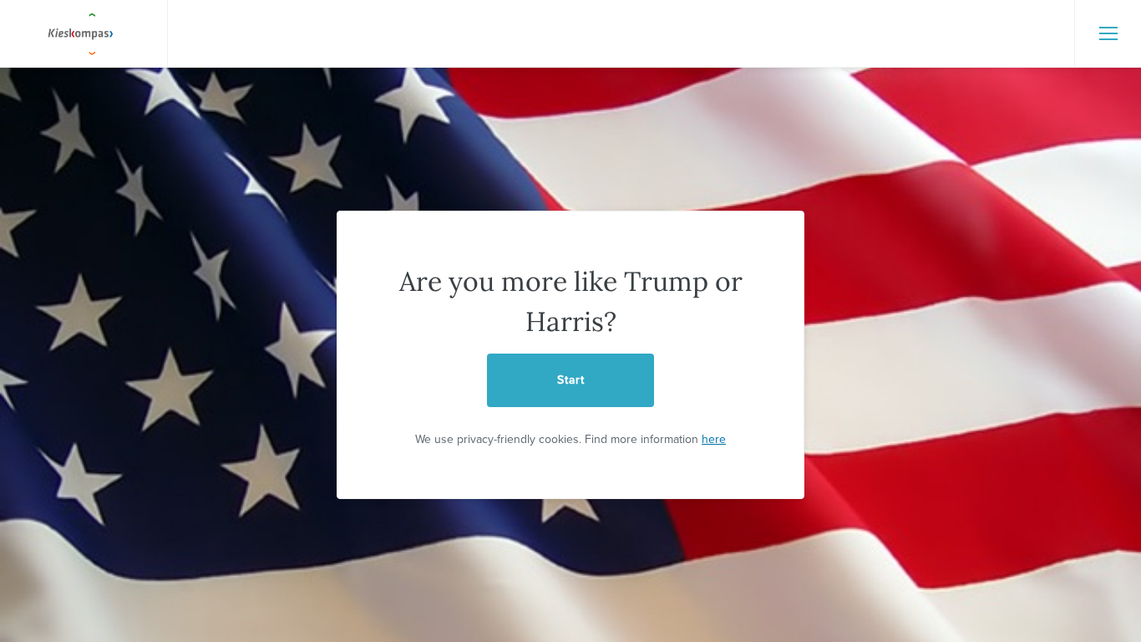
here (714, 439)
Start (571, 380)
